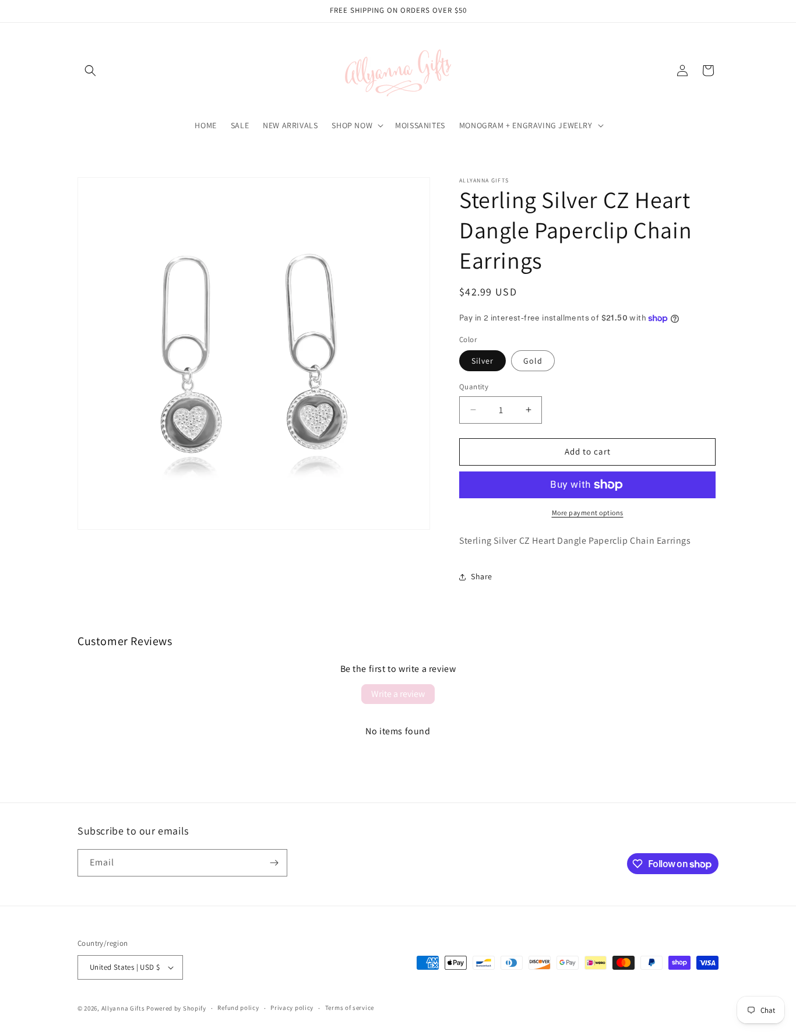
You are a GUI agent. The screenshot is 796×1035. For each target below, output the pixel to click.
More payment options (588, 512)
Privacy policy (292, 1008)
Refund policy (238, 1008)
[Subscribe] (274, 862)
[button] (90, 70)
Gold (533, 360)
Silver (482, 360)
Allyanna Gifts (123, 1008)
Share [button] (481, 576)
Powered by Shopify (176, 1008)
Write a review (398, 694)
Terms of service (349, 1008)
